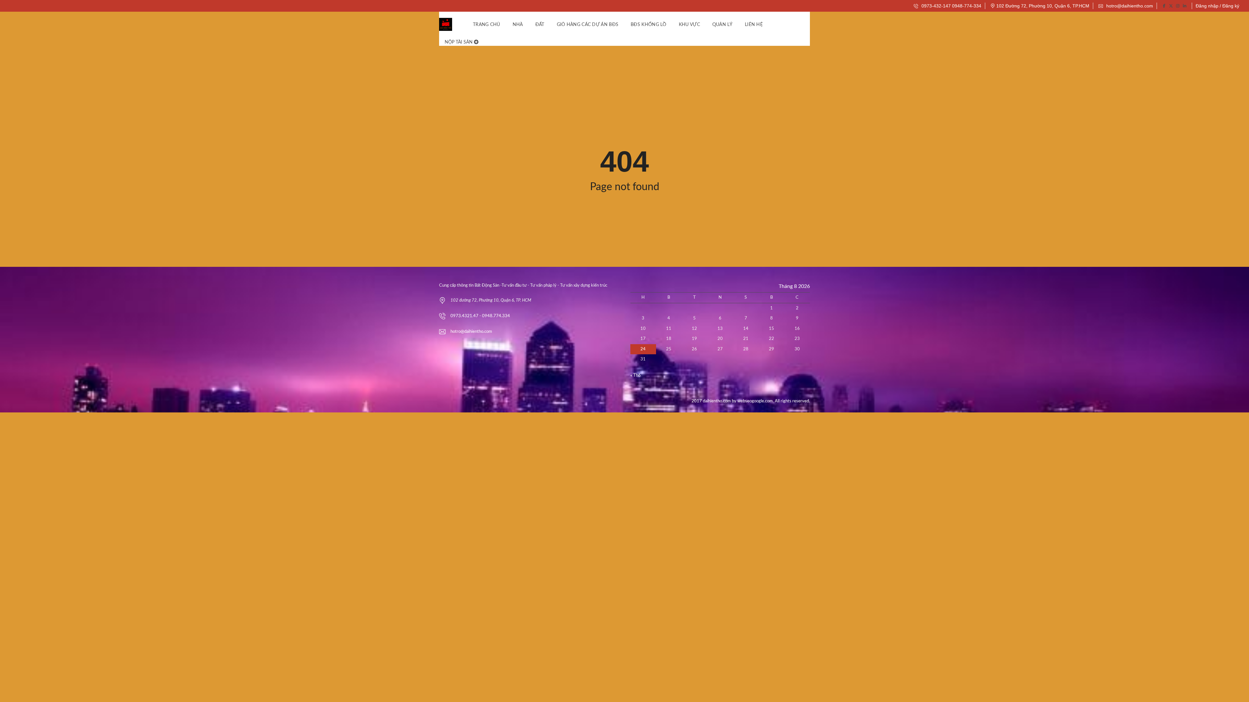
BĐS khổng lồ (648, 24)
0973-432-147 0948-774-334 (950, 5)
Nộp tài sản (459, 42)
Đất (539, 24)
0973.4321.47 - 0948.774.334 (480, 316)
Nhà (518, 24)
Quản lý (722, 24)
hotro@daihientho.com (1129, 5)
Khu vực (689, 24)
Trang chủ (486, 24)
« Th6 (635, 375)
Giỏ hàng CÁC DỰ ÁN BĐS (588, 24)
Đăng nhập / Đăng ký (1217, 5)
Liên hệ (754, 24)
